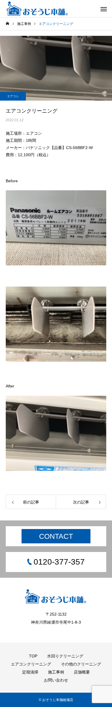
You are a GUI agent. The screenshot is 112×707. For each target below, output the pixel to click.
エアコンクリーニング (31, 664)
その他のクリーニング (81, 664)
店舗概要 (82, 672)
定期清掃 (30, 672)
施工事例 (56, 672)
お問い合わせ (56, 680)
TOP (33, 656)
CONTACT (56, 536)
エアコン (13, 96)
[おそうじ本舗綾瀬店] (38, 8)
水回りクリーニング (65, 656)
